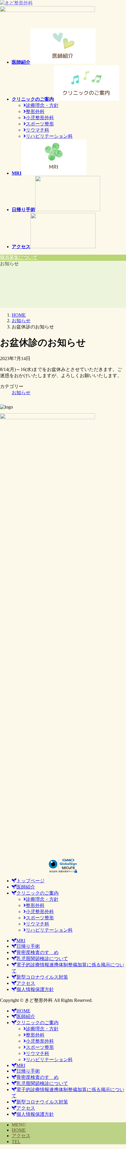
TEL (16, 1141)
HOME (19, 1130)
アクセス (21, 1135)
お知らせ (21, 392)
